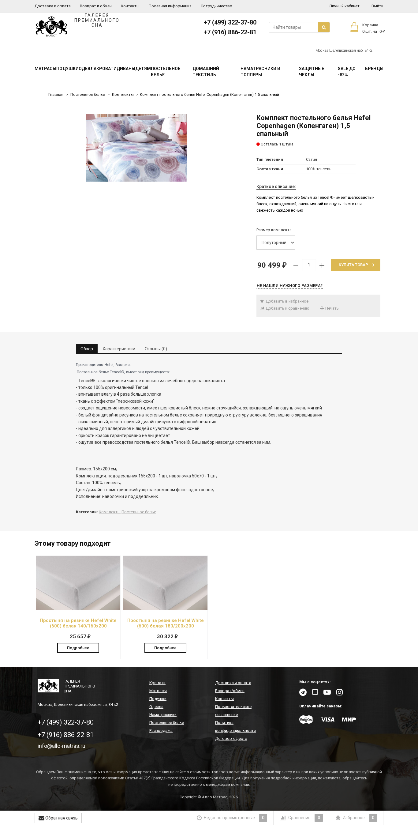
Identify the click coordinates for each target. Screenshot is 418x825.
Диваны (126, 68)
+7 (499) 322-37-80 (230, 22)
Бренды (374, 68)
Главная (55, 94)
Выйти (376, 6)
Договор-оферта (231, 738)
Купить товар (353, 264)
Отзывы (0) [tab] (156, 348)
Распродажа (161, 730)
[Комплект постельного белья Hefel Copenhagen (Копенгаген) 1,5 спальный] (136, 148)
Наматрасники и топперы (260, 71)
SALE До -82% (347, 71)
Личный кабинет (344, 6)
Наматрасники (163, 714)
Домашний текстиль (205, 71)
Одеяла (87, 68)
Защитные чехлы (311, 71)
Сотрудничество (216, 6)
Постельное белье (165, 71)
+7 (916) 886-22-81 (230, 32)
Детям (143, 68)
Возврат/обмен (229, 690)
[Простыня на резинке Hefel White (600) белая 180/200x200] (165, 606)
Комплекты (123, 94)
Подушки (67, 68)
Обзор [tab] (86, 348)
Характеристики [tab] (119, 348)
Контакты (130, 6)
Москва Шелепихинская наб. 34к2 (344, 50)
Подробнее (78, 648)
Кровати (106, 68)
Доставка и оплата (53, 6)
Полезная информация (170, 6)
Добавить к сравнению (287, 308)
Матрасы (45, 68)
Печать (331, 308)
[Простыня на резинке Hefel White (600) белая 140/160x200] (78, 606)
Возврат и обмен (96, 6)
